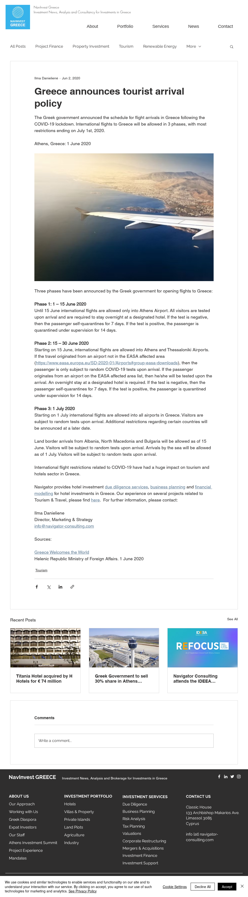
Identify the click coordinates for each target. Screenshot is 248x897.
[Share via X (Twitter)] (48, 586)
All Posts (18, 46)
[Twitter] (232, 776)
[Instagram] (238, 776)
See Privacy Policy (83, 891)
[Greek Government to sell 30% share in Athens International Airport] (124, 647)
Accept (227, 886)
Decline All (203, 886)
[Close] (242, 886)
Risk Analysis (134, 818)
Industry (71, 842)
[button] (231, 46)
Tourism (126, 46)
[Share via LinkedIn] (60, 586)
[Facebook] (219, 776)
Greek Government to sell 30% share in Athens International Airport (121, 678)
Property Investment (91, 46)
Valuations (132, 833)
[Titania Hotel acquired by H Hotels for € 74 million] (45, 647)
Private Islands (77, 819)
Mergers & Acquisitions (143, 848)
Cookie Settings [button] (175, 886)
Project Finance (49, 46)
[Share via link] (72, 586)
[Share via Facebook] (36, 586)
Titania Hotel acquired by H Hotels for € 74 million (44, 678)
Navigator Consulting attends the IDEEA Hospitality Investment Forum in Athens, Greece (199, 678)
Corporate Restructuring (144, 841)
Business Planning (139, 811)
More (191, 46)
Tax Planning (134, 826)
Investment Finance (140, 855)
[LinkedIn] (225, 776)
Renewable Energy (160, 46)
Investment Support (140, 863)
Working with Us (23, 811)
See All (232, 619)
